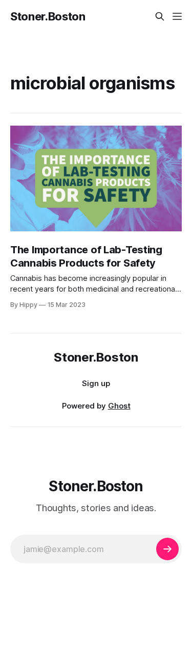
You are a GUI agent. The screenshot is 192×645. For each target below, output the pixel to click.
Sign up (96, 383)
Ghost (119, 406)
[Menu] (177, 16)
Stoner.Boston (48, 16)
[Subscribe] (167, 549)
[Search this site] (160, 16)
